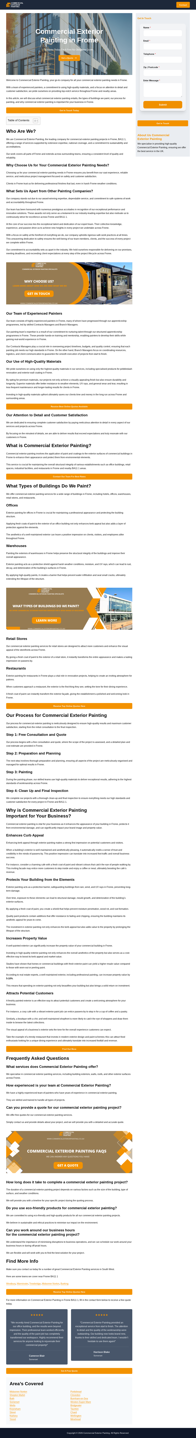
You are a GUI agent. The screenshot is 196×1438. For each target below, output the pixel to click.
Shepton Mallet (17, 1395)
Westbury (11, 1283)
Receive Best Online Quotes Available (69, 406)
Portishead (75, 1391)
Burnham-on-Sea (79, 1398)
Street (13, 1412)
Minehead (75, 1419)
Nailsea (14, 1416)
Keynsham (15, 1409)
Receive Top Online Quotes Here (69, 706)
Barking (64, 1283)
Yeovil (13, 1419)
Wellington (75, 1416)
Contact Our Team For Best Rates (69, 476)
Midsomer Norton (50, 1283)
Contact (183, 5)
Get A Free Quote (69, 1371)
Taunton (74, 1409)
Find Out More (69, 1049)
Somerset (14, 1402)
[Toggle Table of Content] (34, 120)
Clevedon (75, 1395)
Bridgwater (75, 1405)
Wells (12, 1405)
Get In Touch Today (69, 110)
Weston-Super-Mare (80, 1402)
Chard (73, 1412)
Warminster (22, 1283)
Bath (12, 1398)
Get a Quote (67, 58)
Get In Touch (163, 123)
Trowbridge (35, 1283)
